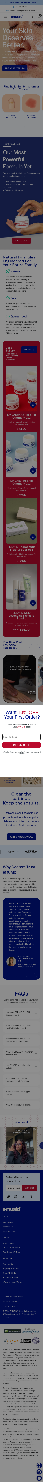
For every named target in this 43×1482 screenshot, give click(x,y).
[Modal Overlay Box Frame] (21, 741)
